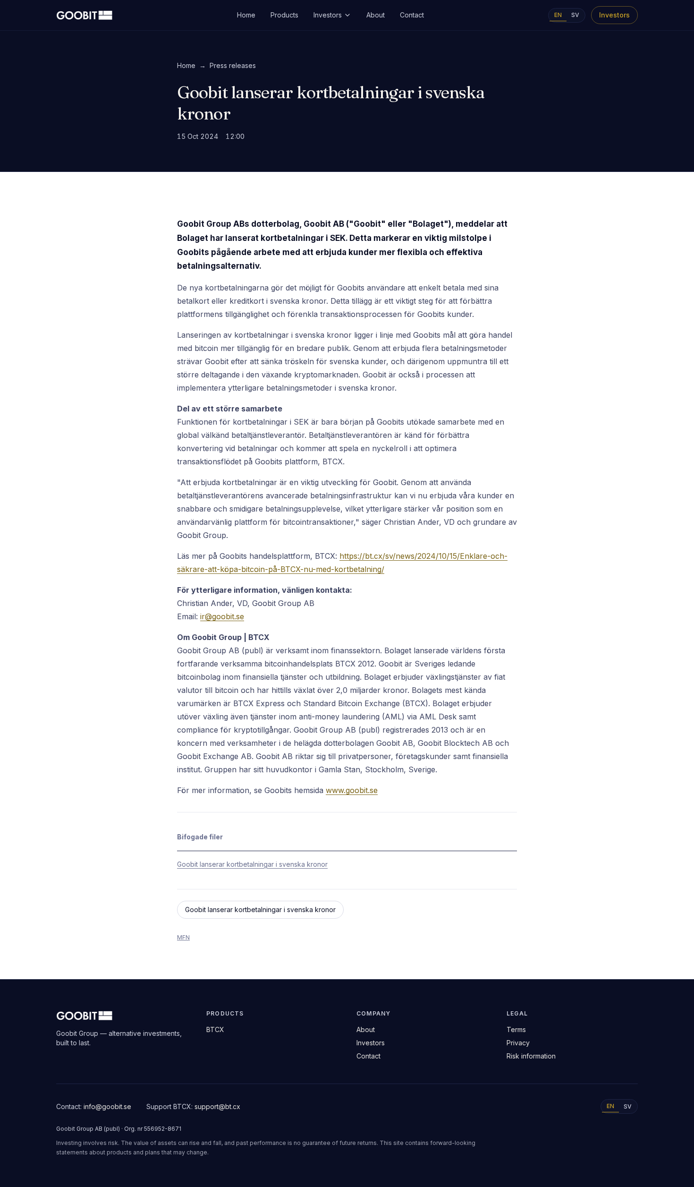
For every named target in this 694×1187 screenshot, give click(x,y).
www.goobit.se (352, 790)
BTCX (215, 1029)
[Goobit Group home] (84, 15)
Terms (516, 1029)
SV (575, 14)
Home (246, 15)
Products (284, 15)
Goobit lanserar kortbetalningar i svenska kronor (252, 864)
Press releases (233, 65)
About (375, 15)
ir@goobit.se (222, 616)
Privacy (518, 1043)
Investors (327, 15)
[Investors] (347, 15)
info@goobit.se (107, 1106)
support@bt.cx (217, 1106)
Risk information (531, 1056)
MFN (183, 937)
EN (558, 14)
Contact (412, 15)
